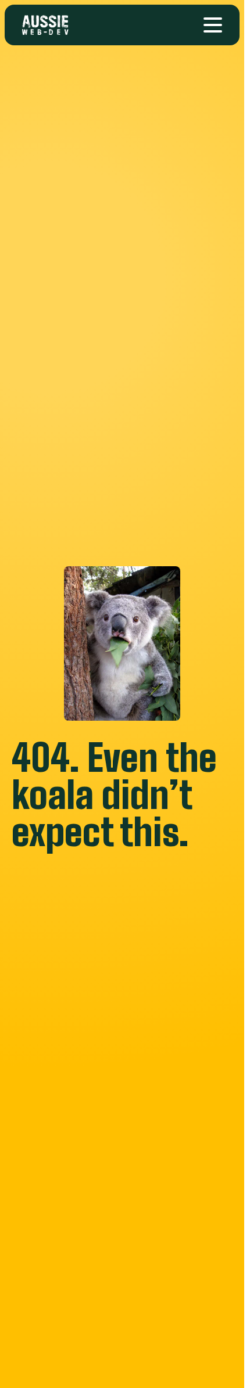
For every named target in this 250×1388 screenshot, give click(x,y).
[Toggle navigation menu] (212, 25)
